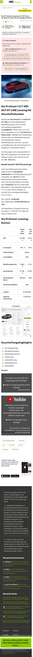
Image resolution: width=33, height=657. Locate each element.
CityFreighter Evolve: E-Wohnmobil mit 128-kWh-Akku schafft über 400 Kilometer (15, 571)
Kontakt (5, 635)
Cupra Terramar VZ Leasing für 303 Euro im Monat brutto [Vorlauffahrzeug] (16, 612)
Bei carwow (9, 69)
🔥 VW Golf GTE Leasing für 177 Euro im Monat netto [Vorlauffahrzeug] (16, 607)
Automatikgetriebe (11, 55)
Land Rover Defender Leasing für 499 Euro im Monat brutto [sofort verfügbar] (16, 602)
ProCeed (4, 190)
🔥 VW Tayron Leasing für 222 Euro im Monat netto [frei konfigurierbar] (15, 616)
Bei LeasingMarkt (22, 69)
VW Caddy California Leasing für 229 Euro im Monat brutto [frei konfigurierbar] (16, 586)
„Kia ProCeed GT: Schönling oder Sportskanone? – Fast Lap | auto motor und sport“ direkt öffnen (17, 430)
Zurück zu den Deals (8, 7)
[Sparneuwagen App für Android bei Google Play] (15, 476)
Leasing (18, 58)
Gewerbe (21, 55)
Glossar (15, 631)
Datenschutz (11, 653)
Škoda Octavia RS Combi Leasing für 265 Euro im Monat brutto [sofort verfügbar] (16, 621)
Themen (15, 635)
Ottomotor (26, 58)
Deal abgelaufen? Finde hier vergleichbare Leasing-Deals (16, 642)
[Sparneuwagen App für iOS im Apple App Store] (5, 476)
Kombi (13, 58)
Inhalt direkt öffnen (24, 390)
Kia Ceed (6, 58)
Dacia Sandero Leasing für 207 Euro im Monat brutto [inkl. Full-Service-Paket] (16, 564)
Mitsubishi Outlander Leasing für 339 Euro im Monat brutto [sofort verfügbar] (16, 598)
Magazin (6, 631)
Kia (27, 55)
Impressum (5, 653)
